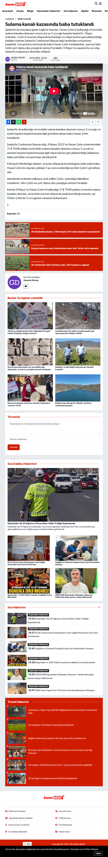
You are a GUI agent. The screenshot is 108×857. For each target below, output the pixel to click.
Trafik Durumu (64, 818)
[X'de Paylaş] (13, 122)
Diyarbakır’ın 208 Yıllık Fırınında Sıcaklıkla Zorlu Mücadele (61, 662)
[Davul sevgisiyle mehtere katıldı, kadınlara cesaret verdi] (30, 388)
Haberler (9, 19)
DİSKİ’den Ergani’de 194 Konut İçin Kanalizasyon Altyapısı (61, 690)
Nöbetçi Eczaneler (17, 811)
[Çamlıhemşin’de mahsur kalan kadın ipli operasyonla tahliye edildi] (78, 316)
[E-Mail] (25, 286)
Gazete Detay (30, 280)
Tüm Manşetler (65, 825)
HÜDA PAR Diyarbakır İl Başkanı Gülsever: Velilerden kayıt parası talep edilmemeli (61, 676)
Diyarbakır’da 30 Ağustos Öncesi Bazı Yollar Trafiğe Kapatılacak (58, 621)
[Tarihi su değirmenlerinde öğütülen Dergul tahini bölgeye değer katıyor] (30, 316)
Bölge (30, 11)
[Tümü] (99, 607)
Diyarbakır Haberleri (48, 11)
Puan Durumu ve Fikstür (19, 825)
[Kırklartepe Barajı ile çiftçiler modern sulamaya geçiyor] (78, 388)
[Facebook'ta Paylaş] (8, 122)
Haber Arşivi (64, 832)
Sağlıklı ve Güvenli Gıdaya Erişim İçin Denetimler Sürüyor (61, 648)
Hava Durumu (65, 811)
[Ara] (96, 4)
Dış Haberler (71, 11)
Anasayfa (7, 11)
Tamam (98, 853)
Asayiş (20, 11)
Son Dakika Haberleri (17, 832)
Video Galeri (24, 19)
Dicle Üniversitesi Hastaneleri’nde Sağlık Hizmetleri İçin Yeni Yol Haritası (63, 635)
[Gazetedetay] (15, 4)
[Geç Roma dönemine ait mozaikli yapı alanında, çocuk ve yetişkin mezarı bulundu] (30, 352)
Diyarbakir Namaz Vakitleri (21, 818)
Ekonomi (97, 11)
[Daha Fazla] (24, 122)
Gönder (14, 447)
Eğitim (84, 11)
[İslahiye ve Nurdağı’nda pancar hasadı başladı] (78, 352)
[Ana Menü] (100, 4)
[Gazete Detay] (14, 282)
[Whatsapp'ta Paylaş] (18, 122)
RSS (28, 844)
